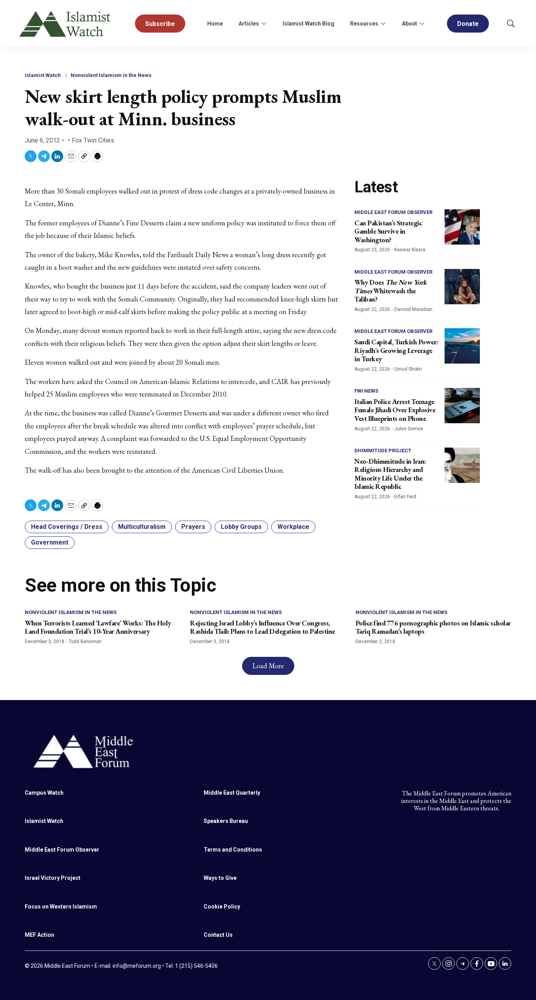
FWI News (366, 391)
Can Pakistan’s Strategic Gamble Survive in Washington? (388, 231)
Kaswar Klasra (409, 249)
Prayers (193, 526)
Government (49, 542)
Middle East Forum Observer (393, 212)
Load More (268, 665)
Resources (364, 23)
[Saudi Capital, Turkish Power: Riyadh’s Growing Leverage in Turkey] (462, 346)
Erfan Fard (405, 496)
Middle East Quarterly (232, 793)
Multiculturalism (142, 526)
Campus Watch (44, 793)
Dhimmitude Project (382, 450)
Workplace (293, 526)
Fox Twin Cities (93, 140)
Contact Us (218, 935)
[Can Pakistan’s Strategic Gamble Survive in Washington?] (462, 227)
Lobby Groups (241, 526)
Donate (468, 23)
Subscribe (160, 23)
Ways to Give (220, 878)
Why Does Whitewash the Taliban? (390, 290)
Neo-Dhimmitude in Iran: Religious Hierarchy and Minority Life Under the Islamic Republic (390, 474)
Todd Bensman (85, 641)
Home (215, 23)
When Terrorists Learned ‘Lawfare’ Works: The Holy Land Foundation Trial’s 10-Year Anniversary (98, 627)
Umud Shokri (408, 369)
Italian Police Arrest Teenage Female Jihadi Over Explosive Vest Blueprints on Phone (394, 410)
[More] (264, 23)
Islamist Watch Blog (308, 23)
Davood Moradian (413, 309)
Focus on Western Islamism (61, 906)
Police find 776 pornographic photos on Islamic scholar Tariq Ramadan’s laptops (433, 627)
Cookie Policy (222, 906)
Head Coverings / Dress (66, 526)
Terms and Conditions (233, 849)
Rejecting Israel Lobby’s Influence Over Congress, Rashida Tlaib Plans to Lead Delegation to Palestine (262, 627)
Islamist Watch (43, 75)
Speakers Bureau (226, 821)
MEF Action (39, 935)
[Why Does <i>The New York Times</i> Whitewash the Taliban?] (462, 286)
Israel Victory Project (52, 878)
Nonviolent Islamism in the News (111, 75)
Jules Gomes (408, 428)
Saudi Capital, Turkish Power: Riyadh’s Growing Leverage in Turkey (396, 350)
